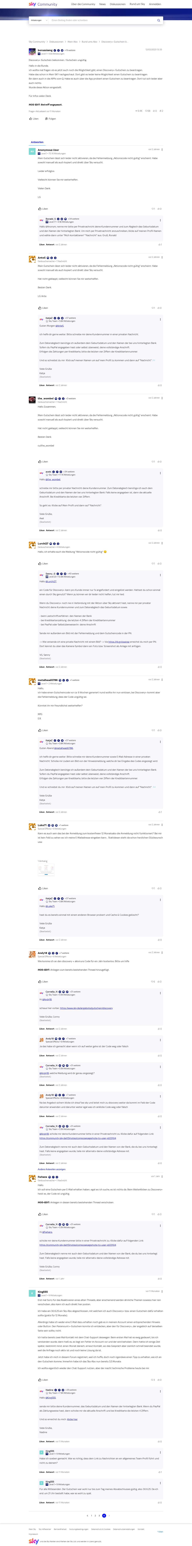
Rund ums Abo (89, 41)
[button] (42, 244)
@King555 (51, 1397)
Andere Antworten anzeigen (51, 1169)
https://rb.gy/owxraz (118, 641)
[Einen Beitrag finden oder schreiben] (158, 20)
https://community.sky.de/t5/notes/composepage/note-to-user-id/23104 (77, 1138)
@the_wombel (53, 479)
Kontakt (141, 1529)
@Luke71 (50, 906)
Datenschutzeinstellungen (124, 1529)
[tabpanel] (96, 832)
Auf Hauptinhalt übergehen (13, 2)
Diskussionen (118, 4)
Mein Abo (73, 41)
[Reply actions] (160, 220)
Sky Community (37, 41)
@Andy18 (47, 999)
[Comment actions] (162, 149)
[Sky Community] (45, 4)
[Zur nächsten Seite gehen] (109, 1515)
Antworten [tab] (37, 142)
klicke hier (72, 1419)
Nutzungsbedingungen (78, 1529)
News (102, 4)
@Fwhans (47, 1232)
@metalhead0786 (63, 748)
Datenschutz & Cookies (100, 1529)
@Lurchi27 (51, 581)
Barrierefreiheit (60, 1529)
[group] (138, 111)
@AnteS (60, 325)
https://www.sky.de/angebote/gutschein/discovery (86, 1008)
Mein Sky (32, 1529)
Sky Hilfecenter (45, 1529)
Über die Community (83, 4)
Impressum (33, 1534)
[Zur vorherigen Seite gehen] (88, 1515)
